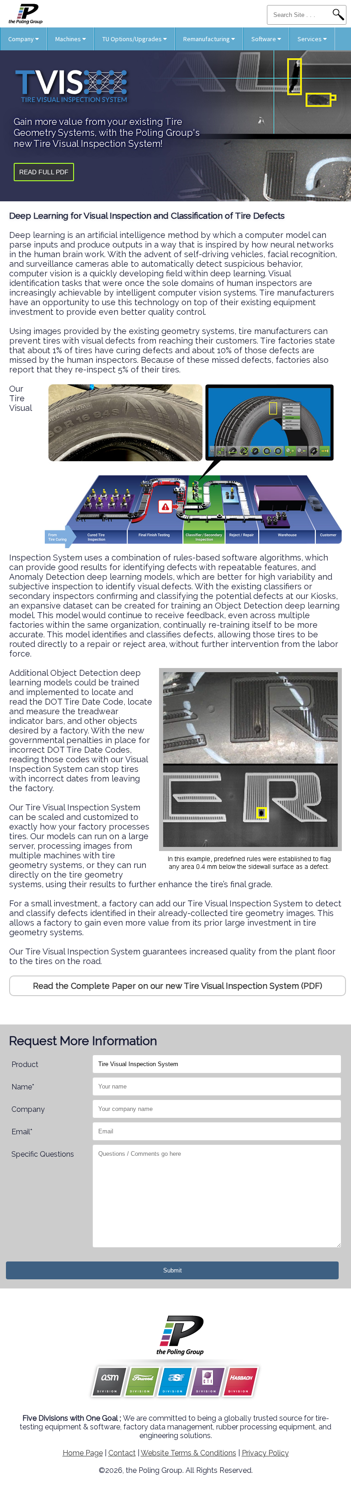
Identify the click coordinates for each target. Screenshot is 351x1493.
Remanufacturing (207, 39)
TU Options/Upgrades (132, 39)
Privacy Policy (265, 1453)
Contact (122, 1453)
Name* (22, 1087)
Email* (21, 1131)
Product (24, 1064)
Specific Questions (42, 1154)
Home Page (83, 1453)
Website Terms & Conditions (188, 1453)
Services (310, 39)
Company (21, 39)
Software (264, 39)
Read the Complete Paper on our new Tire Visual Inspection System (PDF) (177, 986)
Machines (68, 39)
